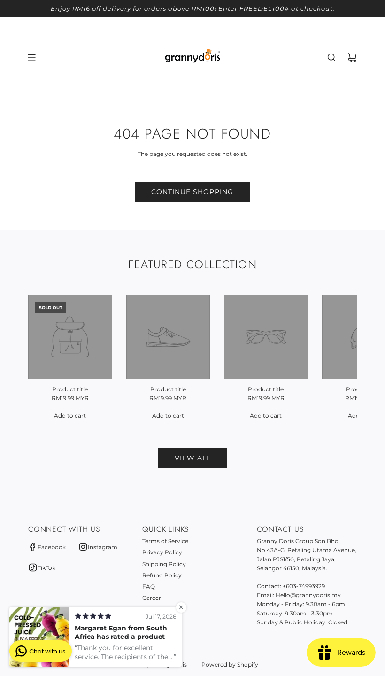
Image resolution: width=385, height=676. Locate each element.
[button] (45, 357)
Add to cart (70, 415)
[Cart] (352, 57)
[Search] (331, 57)
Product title (70, 389)
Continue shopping (192, 191)
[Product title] (70, 337)
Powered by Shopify (229, 664)
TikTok (46, 567)
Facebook (52, 547)
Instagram (102, 547)
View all (193, 458)
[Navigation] (31, 57)
